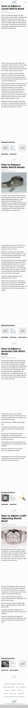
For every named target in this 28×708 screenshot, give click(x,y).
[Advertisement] (14, 47)
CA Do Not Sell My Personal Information (14, 696)
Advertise (13, 690)
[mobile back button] (2, 2)
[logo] (14, 2)
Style (17, 687)
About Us (7, 690)
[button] (2, 2)
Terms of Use (12, 693)
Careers (6, 693)
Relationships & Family (9, 687)
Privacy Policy (20, 693)
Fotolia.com (16, 193)
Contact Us (20, 690)
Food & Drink (20, 684)
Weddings (22, 687)
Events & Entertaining (10, 684)
